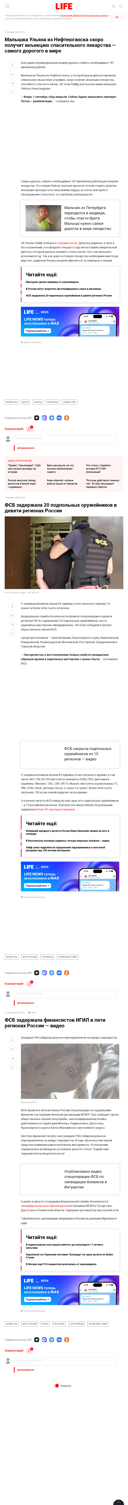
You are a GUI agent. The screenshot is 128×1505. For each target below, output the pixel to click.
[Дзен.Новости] (37, 418)
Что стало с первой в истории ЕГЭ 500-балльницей (98, 469)
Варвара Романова (32, 342)
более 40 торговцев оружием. (55, 809)
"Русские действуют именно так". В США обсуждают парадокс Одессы (102, 484)
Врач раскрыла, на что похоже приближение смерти (60, 469)
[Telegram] (52, 418)
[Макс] (44, 418)
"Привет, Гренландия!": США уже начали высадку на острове (24, 469)
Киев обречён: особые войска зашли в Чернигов (62, 482)
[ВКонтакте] (59, 418)
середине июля (67, 243)
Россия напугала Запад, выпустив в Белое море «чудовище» (22, 484)
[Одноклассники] (67, 418)
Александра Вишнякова (34, 897)
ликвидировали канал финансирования (47, 1273)
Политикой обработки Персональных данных (84, 15)
